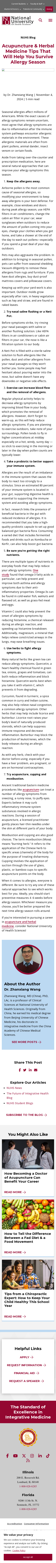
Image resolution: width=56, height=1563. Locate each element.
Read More (13, 1192)
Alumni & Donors (11, 9)
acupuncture (31, 789)
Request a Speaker (24, 1381)
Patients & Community (32, 9)
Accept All (28, 1557)
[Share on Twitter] (24, 1070)
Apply (24, 1357)
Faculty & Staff (36, 4)
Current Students (18, 4)
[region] (28, 1546)
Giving (49, 9)
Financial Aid (24, 1373)
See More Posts (24, 1042)
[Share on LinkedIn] (30, 1070)
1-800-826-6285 (28, 1486)
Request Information (24, 1365)
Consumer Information (36, 1523)
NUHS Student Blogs (20, 1103)
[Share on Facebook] (20, 1070)
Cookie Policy (18, 1550)
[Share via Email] (35, 1070)
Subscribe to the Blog (24, 1115)
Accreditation (14, 1523)
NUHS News (14, 1088)
